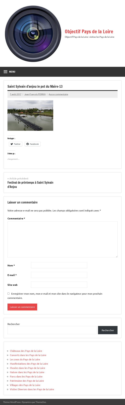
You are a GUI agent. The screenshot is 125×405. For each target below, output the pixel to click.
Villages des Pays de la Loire (25, 384)
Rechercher (13, 323)
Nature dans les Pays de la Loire (27, 372)
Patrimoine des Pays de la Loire (27, 380)
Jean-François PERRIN (35, 94)
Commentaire (16, 218)
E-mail (12, 275)
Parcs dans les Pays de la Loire (26, 376)
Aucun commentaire (58, 94)
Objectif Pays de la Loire (89, 31)
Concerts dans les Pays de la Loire (28, 354)
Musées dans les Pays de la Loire (27, 367)
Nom (11, 265)
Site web (12, 284)
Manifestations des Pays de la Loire (29, 363)
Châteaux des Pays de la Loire (26, 350)
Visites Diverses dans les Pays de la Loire (32, 389)
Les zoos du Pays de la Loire (25, 359)
